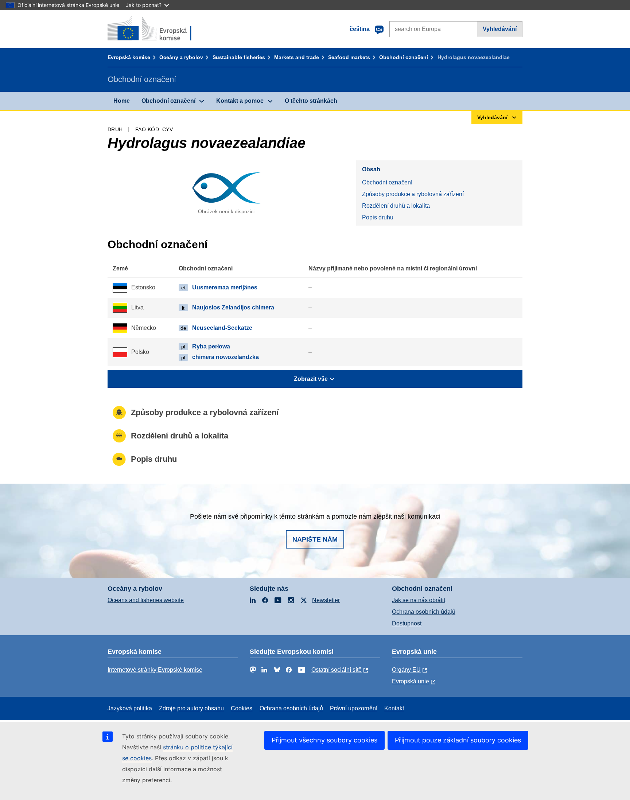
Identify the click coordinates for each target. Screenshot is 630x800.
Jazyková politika (130, 708)
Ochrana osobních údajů (423, 612)
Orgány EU (406, 670)
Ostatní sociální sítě (336, 670)
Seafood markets (349, 57)
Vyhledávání (500, 29)
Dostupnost (406, 623)
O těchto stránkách (311, 101)
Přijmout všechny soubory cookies (324, 740)
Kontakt (394, 708)
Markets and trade (296, 57)
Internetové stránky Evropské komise (155, 670)
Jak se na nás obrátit (418, 600)
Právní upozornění (353, 708)
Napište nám (315, 539)
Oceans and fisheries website (146, 600)
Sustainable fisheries (239, 57)
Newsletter (326, 600)
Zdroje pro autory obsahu (191, 708)
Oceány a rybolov (181, 57)
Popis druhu (377, 217)
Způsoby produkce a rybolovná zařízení (413, 194)
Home (121, 101)
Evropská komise (129, 57)
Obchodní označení (403, 57)
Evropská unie (410, 681)
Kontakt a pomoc (240, 101)
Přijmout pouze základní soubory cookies (458, 740)
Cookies (241, 708)
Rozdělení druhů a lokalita (396, 206)
